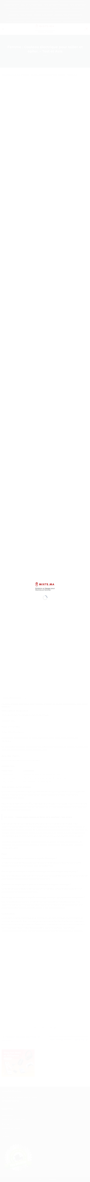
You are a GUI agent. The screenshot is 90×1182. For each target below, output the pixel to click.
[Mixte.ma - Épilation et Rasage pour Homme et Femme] (45, 584)
